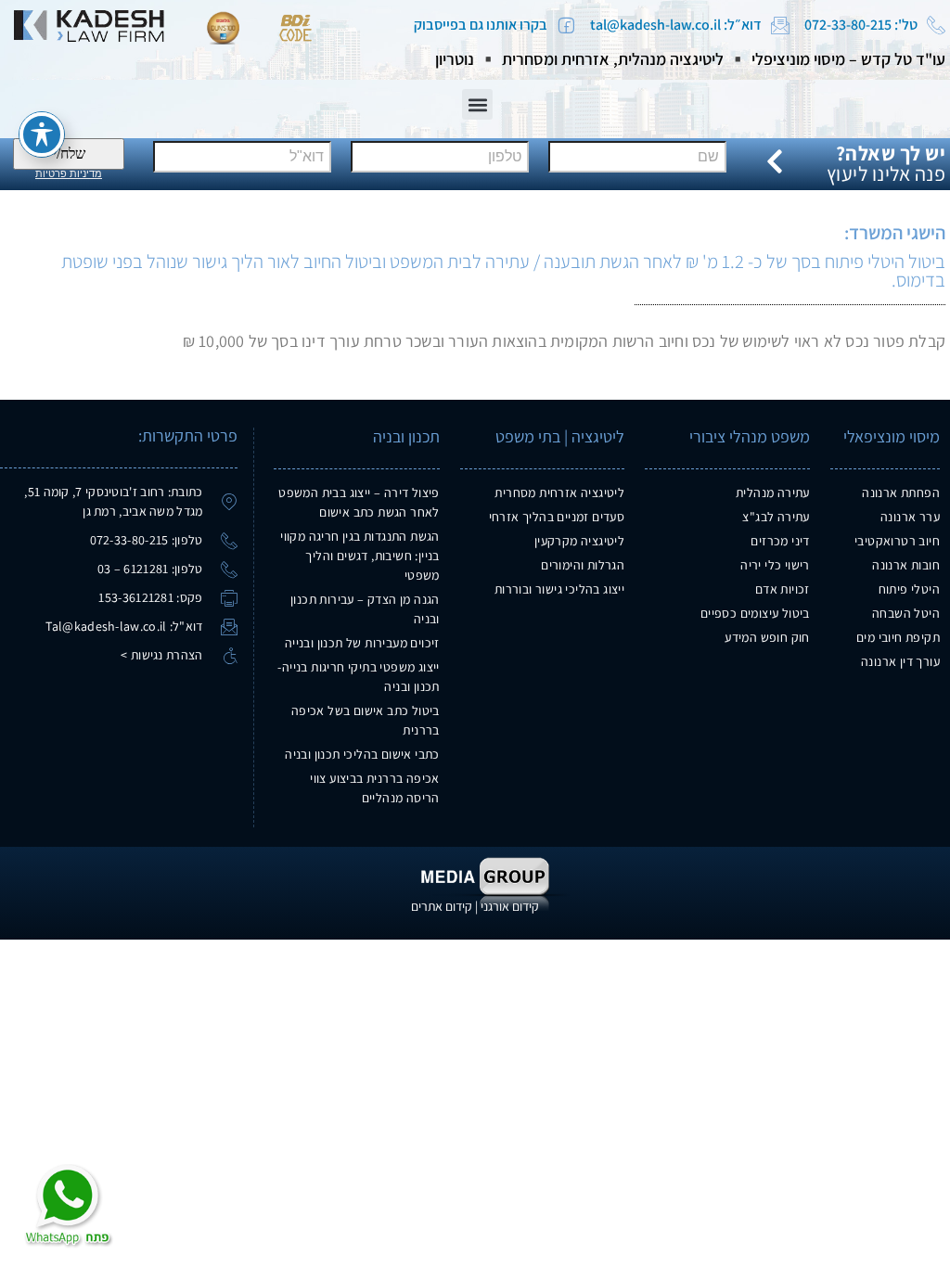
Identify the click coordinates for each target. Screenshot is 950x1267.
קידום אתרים (441, 906)
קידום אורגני (510, 906)
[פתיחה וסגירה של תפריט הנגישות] (41, 134)
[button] (477, 104)
